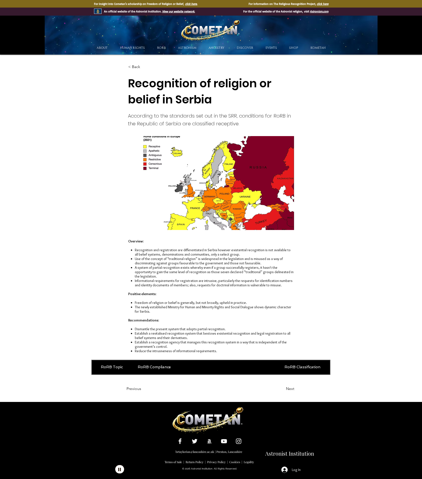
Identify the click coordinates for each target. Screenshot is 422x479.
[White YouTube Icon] (224, 441)
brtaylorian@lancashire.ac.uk (195, 452)
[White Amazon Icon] (209, 441)
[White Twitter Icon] (194, 441)
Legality (249, 462)
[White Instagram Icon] (238, 441)
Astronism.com (319, 11)
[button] (245, 48)
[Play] (119, 469)
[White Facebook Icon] (180, 441)
